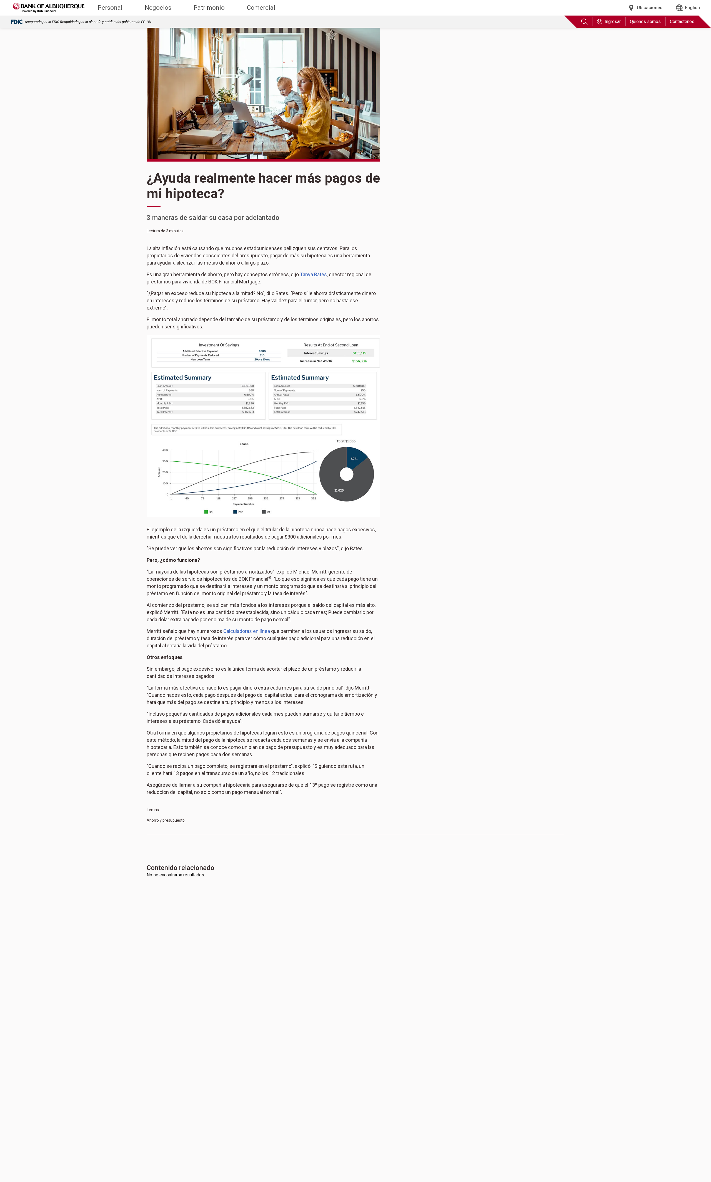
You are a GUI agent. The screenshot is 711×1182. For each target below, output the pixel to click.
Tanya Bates (313, 274)
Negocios (158, 7)
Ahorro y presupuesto (166, 820)
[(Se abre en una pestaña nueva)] (263, 425)
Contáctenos (682, 21)
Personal (110, 7)
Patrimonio (209, 7)
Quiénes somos (645, 21)
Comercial (261, 7)
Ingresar (613, 21)
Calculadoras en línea (246, 631)
